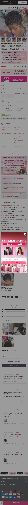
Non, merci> (14, 267)
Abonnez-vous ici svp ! (14, 263)
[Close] (25, 234)
